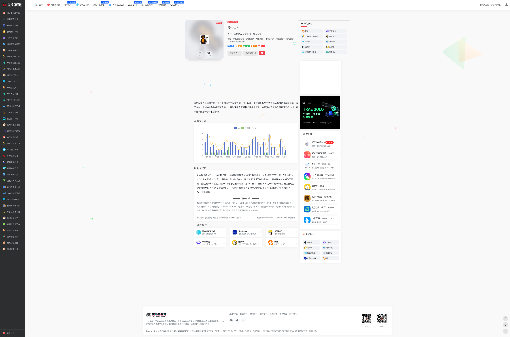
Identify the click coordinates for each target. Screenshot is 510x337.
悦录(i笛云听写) (324, 207)
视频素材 (253, 314)
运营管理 (240, 41)
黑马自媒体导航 (165, 331)
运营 (232, 41)
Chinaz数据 (206, 179)
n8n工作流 (175, 4)
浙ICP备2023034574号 (180, 331)
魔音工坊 (321, 164)
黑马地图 (283, 314)
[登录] (506, 5)
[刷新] (338, 234)
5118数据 (276, 175)
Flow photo (323, 174)
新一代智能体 (148, 4)
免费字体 (244, 314)
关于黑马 (293, 314)
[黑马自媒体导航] (156, 316)
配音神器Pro (322, 142)
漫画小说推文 (99, 4)
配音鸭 (318, 185)
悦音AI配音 (322, 196)
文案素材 (273, 314)
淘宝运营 (280, 39)
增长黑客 (260, 39)
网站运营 (290, 39)
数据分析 (270, 39)
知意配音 (322, 218)
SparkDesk (133, 4)
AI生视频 (68, 4)
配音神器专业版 (323, 153)
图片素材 (263, 314)
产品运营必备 (233, 22)
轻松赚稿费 (162, 4)
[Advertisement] (246, 79)
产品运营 (250, 39)
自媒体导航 (233, 314)
